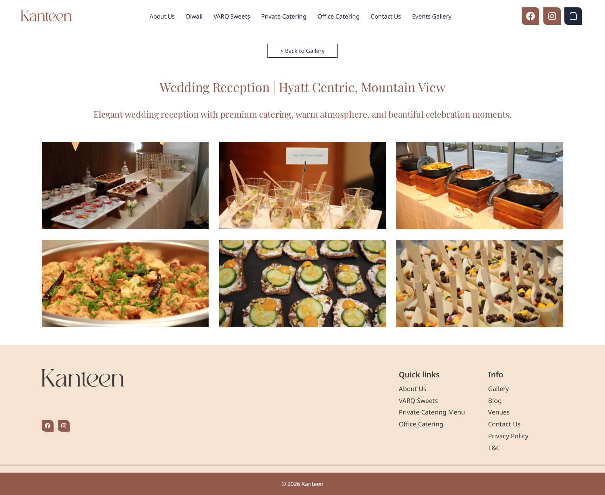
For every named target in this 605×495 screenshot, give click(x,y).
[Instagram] (552, 16)
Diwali (194, 16)
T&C (494, 448)
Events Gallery (432, 16)
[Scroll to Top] (591, 457)
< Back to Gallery (302, 51)
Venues (499, 412)
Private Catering (283, 16)
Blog (495, 400)
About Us (162, 16)
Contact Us (386, 16)
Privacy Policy (508, 436)
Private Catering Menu (432, 412)
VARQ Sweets (232, 16)
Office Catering (339, 16)
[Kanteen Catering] (46, 16)
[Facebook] (530, 16)
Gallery (498, 388)
